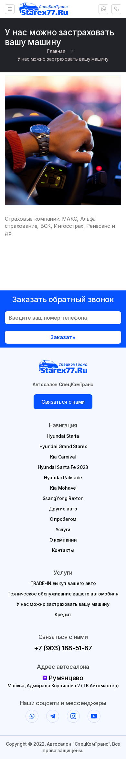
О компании (63, 540)
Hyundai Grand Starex (63, 446)
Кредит (63, 614)
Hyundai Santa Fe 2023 (63, 467)
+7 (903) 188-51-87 (63, 648)
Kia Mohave (63, 488)
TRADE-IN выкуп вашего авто (63, 583)
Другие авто (63, 508)
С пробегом (63, 519)
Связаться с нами (63, 401)
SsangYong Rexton (63, 498)
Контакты (63, 550)
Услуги (63, 529)
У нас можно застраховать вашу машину (62, 604)
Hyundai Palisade (63, 477)
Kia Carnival (63, 456)
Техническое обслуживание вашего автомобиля (63, 593)
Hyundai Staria (63, 436)
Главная (56, 51)
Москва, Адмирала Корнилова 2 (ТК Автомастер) (63, 685)
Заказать (63, 337)
